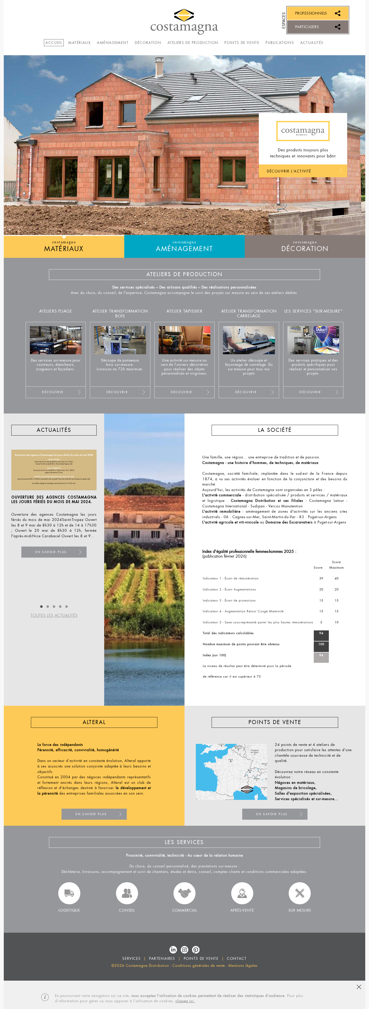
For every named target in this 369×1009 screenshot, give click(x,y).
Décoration (148, 42)
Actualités (312, 42)
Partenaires (162, 958)
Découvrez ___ (58, 360)
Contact (237, 958)
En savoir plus (58, 562)
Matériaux (79, 42)
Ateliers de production (192, 42)
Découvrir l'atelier (287, 171)
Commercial (184, 910)
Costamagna (184, 22)
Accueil (53, 42)
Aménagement (113, 42)
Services (131, 958)
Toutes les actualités (54, 616)
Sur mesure (299, 910)
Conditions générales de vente (198, 965)
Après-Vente (242, 910)
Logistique (69, 910)
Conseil (127, 910)
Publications (280, 42)
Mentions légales (243, 965)
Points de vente (241, 42)
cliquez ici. (185, 1001)
